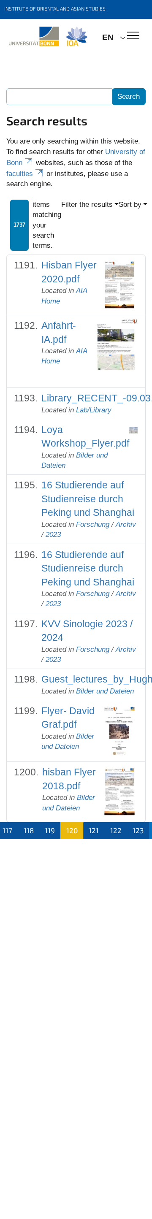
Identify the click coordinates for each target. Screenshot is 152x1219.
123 (138, 830)
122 (116, 830)
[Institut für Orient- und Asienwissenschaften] (48, 36)
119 (50, 830)
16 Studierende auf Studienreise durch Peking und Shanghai (87, 498)
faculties (19, 174)
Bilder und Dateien (105, 691)
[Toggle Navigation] (133, 36)
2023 (53, 535)
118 (29, 830)
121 (94, 830)
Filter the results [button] (87, 204)
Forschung (92, 524)
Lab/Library (93, 410)
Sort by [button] (130, 204)
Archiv (126, 524)
